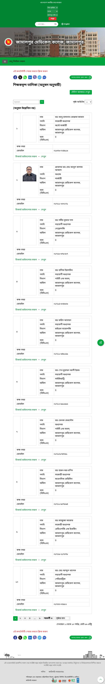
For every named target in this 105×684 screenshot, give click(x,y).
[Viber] (35, 77)
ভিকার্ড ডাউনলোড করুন (26, 156)
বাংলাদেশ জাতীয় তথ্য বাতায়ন (51, 3)
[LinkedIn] (30, 78)
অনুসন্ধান (55, 24)
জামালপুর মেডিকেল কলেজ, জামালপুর (50, 42)
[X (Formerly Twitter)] (20, 78)
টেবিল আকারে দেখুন (80, 92)
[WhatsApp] (25, 78)
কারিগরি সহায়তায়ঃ (56, 672)
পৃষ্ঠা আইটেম (78, 102)
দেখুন (52, 19)
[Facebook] (15, 78)
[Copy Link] (39, 78)
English (67, 24)
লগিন (43, 672)
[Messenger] (44, 78)
